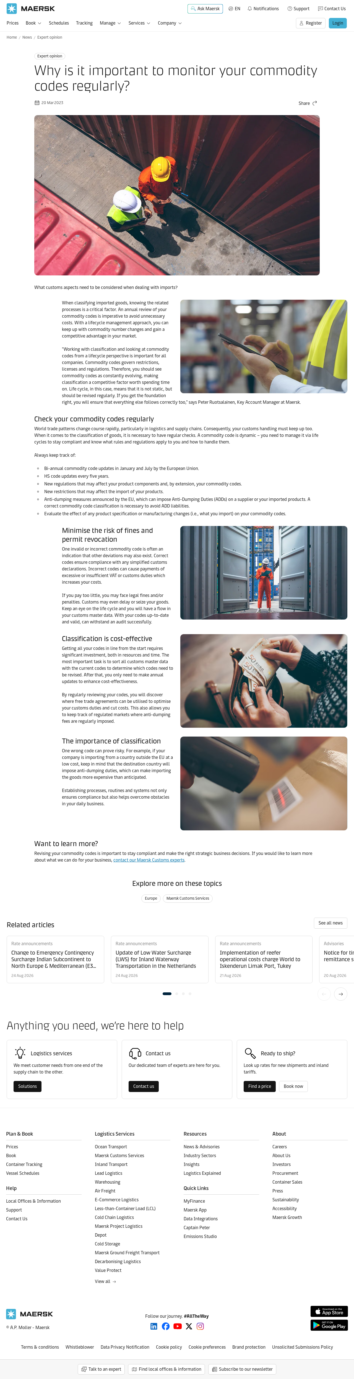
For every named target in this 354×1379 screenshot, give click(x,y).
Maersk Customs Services (187, 898)
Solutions (27, 1086)
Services (137, 23)
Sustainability (285, 1199)
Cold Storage (107, 1244)
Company (167, 23)
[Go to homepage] (31, 8)
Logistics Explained (202, 1173)
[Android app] (329, 1325)
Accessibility (284, 1208)
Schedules (59, 23)
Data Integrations (201, 1218)
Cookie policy (169, 1347)
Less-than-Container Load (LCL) (125, 1208)
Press (277, 1191)
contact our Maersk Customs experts (148, 860)
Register (314, 23)
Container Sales (287, 1182)
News (27, 37)
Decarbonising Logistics (118, 1261)
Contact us (143, 1086)
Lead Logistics (108, 1173)
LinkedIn (153, 1326)
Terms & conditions (40, 1347)
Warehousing (107, 1182)
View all (102, 1281)
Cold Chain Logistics (114, 1217)
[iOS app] (329, 1311)
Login (337, 23)
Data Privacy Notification (125, 1347)
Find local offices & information (170, 1369)
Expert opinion (49, 37)
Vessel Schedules (22, 1173)
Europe (151, 898)
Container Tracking (24, 1164)
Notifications (263, 7)
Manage (107, 23)
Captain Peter (197, 1227)
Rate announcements (32, 943)
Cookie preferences (207, 1347)
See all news (331, 923)
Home (12, 37)
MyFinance (194, 1201)
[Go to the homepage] (29, 1317)
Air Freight (105, 1191)
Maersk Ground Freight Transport (127, 1252)
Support (301, 8)
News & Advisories (202, 1146)
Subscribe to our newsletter (246, 1369)
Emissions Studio (200, 1236)
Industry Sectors (200, 1155)
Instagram (200, 1326)
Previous (324, 994)
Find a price (259, 1086)
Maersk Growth (287, 1217)
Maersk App (195, 1210)
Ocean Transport (111, 1146)
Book (31, 23)
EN (237, 8)
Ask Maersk (208, 8)
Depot (100, 1235)
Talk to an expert (104, 1369)
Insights (191, 1164)
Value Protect (108, 1270)
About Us (281, 1155)
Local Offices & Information (33, 1201)
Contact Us (335, 8)
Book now (293, 1086)
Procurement (285, 1173)
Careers (279, 1146)
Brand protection (249, 1347)
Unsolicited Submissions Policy (302, 1347)
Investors (281, 1164)
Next (340, 994)
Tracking (84, 23)
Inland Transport (111, 1164)
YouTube (177, 1326)
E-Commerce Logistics (117, 1199)
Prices (13, 23)
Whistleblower (80, 1347)
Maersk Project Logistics (118, 1226)
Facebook (166, 1326)
